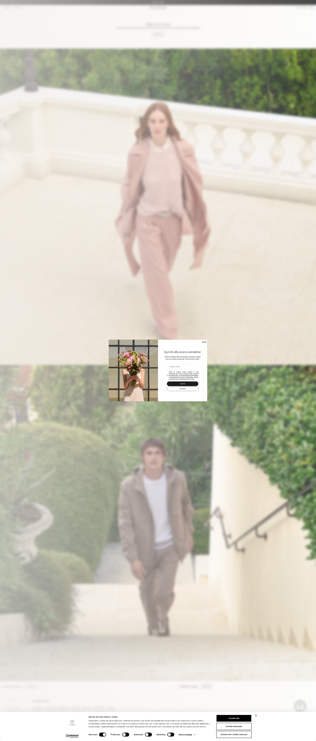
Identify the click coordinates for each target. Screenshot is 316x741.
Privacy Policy (181, 372)
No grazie (182, 389)
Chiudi (204, 342)
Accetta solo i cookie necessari (234, 734)
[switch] (125, 735)
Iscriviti (182, 384)
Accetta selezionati (234, 726)
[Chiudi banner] (256, 715)
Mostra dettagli (185, 735)
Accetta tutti (234, 718)
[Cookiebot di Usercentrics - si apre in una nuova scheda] (72, 736)
